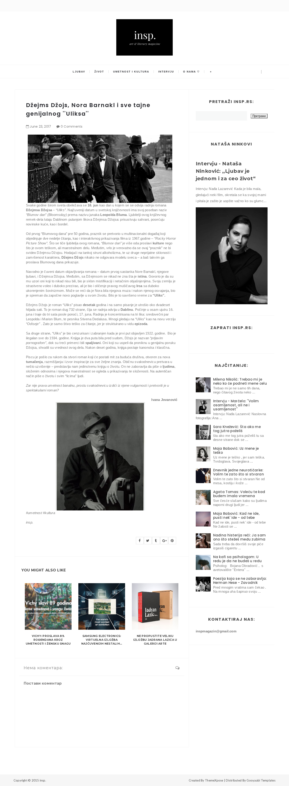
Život (99, 71)
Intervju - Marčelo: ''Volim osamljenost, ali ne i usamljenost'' (236, 405)
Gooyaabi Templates (261, 780)
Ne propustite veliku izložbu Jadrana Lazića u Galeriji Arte (155, 639)
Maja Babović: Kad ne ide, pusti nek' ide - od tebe (236, 515)
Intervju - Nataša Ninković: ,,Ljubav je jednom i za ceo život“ (226, 171)
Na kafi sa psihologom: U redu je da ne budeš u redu (237, 558)
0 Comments (72, 126)
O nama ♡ (191, 71)
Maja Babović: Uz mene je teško (236, 450)
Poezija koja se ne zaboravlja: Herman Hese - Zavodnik (240, 580)
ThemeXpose (214, 780)
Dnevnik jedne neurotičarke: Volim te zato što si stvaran (238, 472)
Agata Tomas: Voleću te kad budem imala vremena (239, 493)
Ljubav (79, 71)
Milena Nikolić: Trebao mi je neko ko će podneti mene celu (240, 381)
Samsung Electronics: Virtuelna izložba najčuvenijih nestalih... (101, 639)
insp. (43, 780)
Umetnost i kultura (131, 71)
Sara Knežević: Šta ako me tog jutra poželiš (237, 428)
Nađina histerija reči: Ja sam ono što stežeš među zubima (239, 537)
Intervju (166, 71)
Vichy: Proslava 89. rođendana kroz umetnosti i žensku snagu (48, 639)
